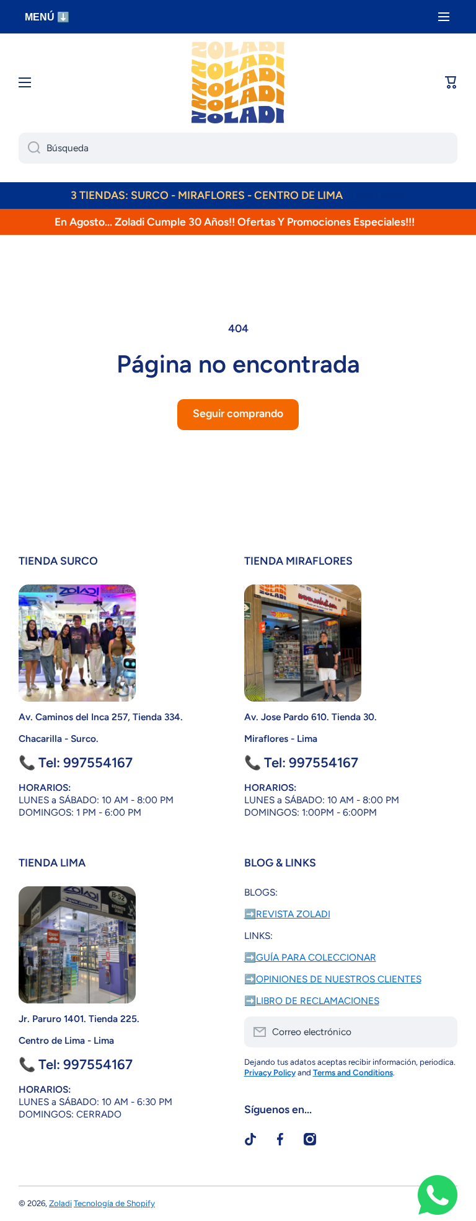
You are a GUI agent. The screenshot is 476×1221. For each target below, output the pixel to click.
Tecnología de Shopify (114, 1203)
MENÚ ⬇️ (47, 17)
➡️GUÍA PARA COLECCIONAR (310, 957)
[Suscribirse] (441, 1031)
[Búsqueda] (29, 148)
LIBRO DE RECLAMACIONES (317, 1001)
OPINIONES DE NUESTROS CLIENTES (338, 979)
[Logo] (238, 82)
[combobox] (238, 148)
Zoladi (60, 1203)
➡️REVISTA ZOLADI (287, 914)
